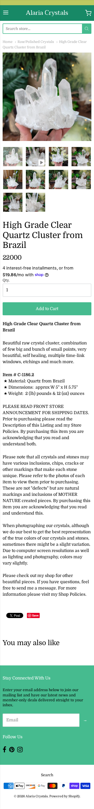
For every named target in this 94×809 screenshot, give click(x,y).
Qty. (6, 280)
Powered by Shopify (64, 796)
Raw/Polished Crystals (35, 42)
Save (35, 615)
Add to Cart (47, 308)
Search (47, 775)
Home (8, 42)
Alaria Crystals (47, 13)
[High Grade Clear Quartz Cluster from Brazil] (13, 156)
